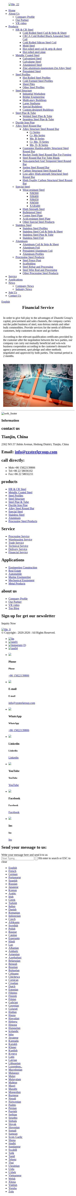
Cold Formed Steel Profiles (38, 80)
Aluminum (22, 241)
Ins (10, 839)
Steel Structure (24, 90)
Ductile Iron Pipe (25, 122)
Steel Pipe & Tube (26, 112)
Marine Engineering (19, 577)
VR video (21, 23)
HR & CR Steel (24, 29)
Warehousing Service (20, 539)
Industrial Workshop (34, 93)
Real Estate (14, 570)
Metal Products (16, 583)
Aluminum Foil (31, 247)
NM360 (34, 193)
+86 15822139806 (18, 675)
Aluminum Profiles (33, 253)
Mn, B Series (37, 138)
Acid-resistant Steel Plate (36, 218)
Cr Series (35, 132)
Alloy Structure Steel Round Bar (41, 128)
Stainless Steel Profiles (35, 228)
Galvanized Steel (32, 58)
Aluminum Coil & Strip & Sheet (41, 244)
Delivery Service (17, 549)
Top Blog (13, 608)
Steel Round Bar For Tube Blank (41, 157)
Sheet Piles (29, 84)
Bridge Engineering (34, 96)
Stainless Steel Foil (33, 237)
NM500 (34, 202)
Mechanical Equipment (21, 580)
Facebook (13, 812)
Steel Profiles (23, 74)
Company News (25, 286)
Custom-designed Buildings (38, 109)
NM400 (34, 196)
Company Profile (25, 16)
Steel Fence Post (32, 260)
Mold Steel (29, 45)
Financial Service (18, 552)
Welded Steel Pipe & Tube (37, 116)
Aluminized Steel (32, 64)
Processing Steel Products (30, 257)
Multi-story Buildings (34, 100)
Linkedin (13, 757)
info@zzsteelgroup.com (36, 452)
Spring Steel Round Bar (36, 167)
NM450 (34, 199)
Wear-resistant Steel (34, 189)
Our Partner (22, 20)
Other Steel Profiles (33, 87)
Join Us (12, 292)
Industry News (24, 289)
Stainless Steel (23, 225)
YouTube (13, 785)
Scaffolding (29, 263)
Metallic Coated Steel (27, 55)
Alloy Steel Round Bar (28, 125)
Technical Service (18, 545)
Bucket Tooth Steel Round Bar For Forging (47, 154)
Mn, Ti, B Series (39, 145)
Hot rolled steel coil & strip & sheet (42, 48)
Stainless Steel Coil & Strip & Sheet (43, 231)
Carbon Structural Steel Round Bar (42, 170)
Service (12, 276)
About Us (13, 13)
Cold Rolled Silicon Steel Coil (39, 42)
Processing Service (19, 536)
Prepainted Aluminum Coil (37, 250)
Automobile (15, 573)
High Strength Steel (34, 209)
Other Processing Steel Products (40, 273)
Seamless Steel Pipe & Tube (38, 119)
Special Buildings (32, 106)
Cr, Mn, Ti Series (39, 141)
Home (11, 10)
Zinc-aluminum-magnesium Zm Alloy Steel (47, 68)
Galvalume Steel (32, 61)
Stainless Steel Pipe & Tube (38, 234)
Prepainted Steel (32, 71)
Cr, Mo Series (37, 135)
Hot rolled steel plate (34, 52)
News (11, 282)
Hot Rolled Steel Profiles (36, 77)
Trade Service (16, 542)
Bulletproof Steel (32, 212)
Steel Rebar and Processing (38, 266)
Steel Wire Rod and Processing (40, 269)
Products (13, 26)
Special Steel (23, 186)
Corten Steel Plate (33, 215)
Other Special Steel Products (38, 221)
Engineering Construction (22, 567)
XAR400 (35, 205)
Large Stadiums (31, 103)
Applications (15, 279)
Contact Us (14, 295)
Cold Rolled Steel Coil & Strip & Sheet (44, 32)
